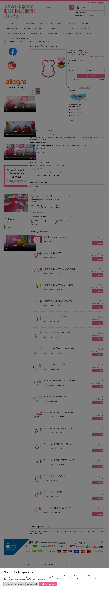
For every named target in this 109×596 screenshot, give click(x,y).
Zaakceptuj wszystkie (48, 584)
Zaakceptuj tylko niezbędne (14, 584)
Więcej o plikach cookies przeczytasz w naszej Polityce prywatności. (24, 580)
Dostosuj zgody (32, 584)
